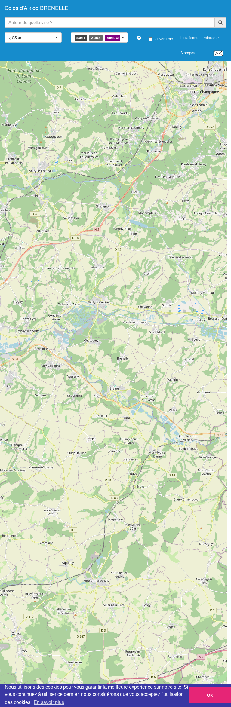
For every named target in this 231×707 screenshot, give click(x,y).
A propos (187, 52)
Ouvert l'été (164, 38)
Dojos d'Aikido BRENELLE (36, 7)
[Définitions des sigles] (139, 37)
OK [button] (210, 695)
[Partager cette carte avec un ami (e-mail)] (218, 53)
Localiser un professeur (199, 37)
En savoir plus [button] (49, 702)
